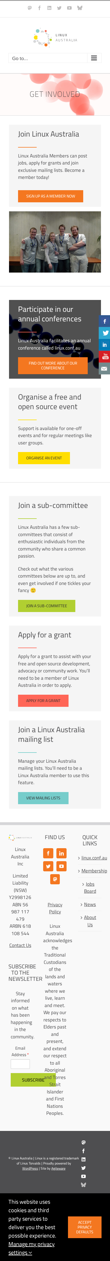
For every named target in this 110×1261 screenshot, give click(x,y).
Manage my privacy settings (31, 1248)
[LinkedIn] (61, 853)
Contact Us (20, 945)
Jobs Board (90, 888)
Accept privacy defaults (84, 1227)
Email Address (20, 1051)
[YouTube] (61, 866)
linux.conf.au (90, 858)
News (90, 904)
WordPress (30, 1168)
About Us (90, 921)
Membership (90, 871)
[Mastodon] (55, 879)
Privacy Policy (55, 908)
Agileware (58, 1168)
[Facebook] (48, 853)
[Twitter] (48, 866)
